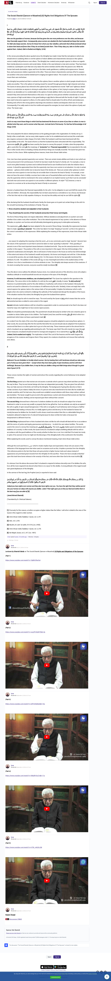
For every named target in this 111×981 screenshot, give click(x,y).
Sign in (95, 2)
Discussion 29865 (15, 919)
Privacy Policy (62, 970)
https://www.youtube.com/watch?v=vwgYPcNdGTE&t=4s (25, 632)
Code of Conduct (45, 970)
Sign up (103, 2)
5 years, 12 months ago (20, 537)
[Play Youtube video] (46, 593)
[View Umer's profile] (7, 546)
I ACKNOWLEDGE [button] (55, 977)
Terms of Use (54, 970)
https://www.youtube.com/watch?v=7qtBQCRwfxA (22, 560)
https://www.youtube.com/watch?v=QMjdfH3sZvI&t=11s (25, 776)
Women (16, 540)
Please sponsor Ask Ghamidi (13, 933)
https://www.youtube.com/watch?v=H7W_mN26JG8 (23, 847)
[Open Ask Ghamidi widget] (106, 976)
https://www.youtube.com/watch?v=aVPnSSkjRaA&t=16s (25, 704)
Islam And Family (13, 11)
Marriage (11, 540)
